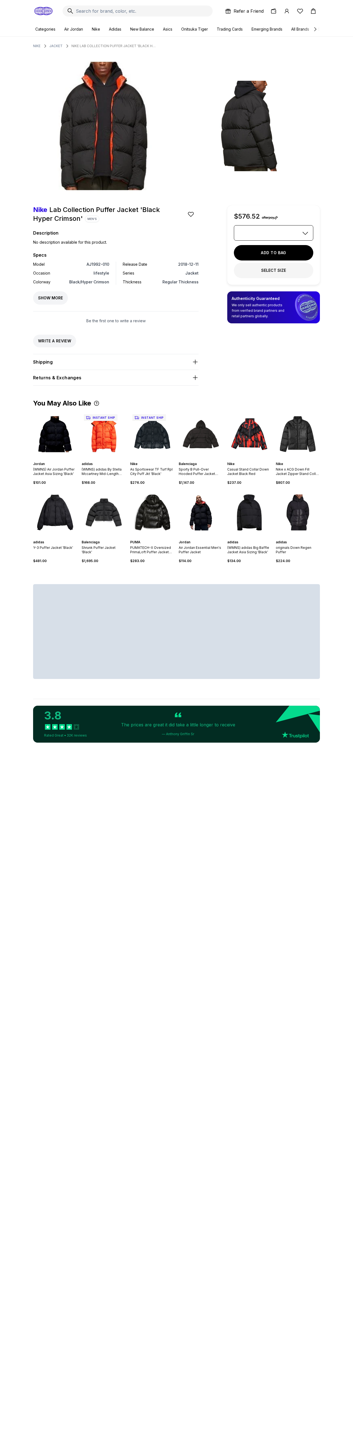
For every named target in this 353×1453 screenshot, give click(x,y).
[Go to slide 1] (54, 459)
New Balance (142, 29)
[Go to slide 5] (156, 459)
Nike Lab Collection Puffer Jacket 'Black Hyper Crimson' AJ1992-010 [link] (114, 46)
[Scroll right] (315, 29)
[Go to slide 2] (56, 459)
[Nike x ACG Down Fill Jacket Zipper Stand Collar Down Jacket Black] (298, 434)
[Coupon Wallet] (273, 11)
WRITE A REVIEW (54, 341)
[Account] (286, 11)
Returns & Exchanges (57, 377)
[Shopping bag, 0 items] (313, 11)
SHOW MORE (50, 298)
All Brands (300, 29)
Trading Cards (230, 29)
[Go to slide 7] (207, 537)
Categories (45, 29)
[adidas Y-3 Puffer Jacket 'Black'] (55, 512)
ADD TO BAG (273, 252)
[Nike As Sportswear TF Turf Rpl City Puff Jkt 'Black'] (152, 434)
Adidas (115, 29)
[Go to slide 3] (105, 459)
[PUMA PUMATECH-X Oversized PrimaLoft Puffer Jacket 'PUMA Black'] (152, 512)
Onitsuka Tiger (194, 29)
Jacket (56, 46)
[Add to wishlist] (191, 214)
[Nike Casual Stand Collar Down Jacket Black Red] (249, 434)
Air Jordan (73, 29)
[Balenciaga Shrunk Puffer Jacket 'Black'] (104, 512)
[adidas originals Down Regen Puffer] (298, 512)
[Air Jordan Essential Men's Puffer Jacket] (201, 512)
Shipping (43, 362)
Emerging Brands (267, 29)
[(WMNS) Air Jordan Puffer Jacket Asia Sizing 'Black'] (55, 434)
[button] (96, 403)
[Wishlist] (300, 11)
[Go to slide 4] (154, 459)
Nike (96, 29)
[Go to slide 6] (109, 537)
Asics (167, 29)
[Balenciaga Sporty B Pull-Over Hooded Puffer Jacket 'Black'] (201, 434)
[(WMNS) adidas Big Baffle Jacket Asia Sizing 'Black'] (249, 512)
